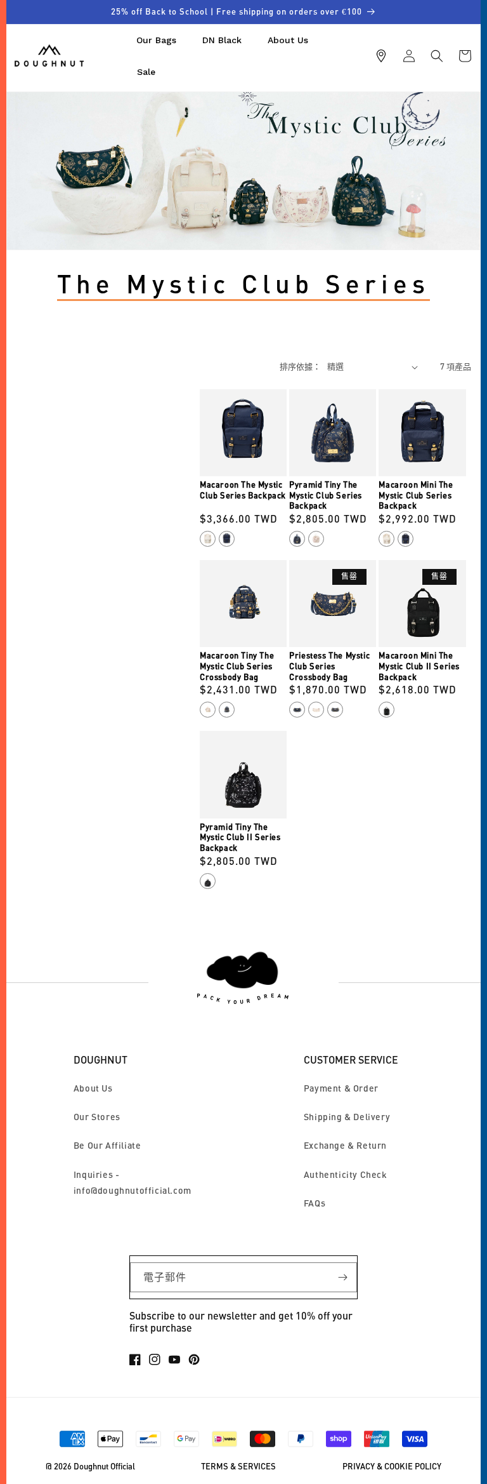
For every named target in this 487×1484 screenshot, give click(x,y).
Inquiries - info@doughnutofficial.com (133, 1182)
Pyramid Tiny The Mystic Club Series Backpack (325, 495)
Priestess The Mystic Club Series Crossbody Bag (329, 665)
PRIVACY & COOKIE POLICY (391, 1466)
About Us (93, 1088)
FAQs (314, 1203)
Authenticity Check (345, 1174)
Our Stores (97, 1116)
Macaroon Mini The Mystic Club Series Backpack (416, 495)
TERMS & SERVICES (238, 1466)
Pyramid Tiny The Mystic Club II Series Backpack (240, 837)
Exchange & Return (345, 1145)
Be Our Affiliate (107, 1145)
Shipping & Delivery (347, 1116)
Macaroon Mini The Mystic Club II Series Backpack (419, 665)
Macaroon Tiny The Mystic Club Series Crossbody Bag (237, 665)
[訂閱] (342, 1277)
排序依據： (300, 366)
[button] (437, 56)
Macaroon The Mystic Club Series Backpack (243, 489)
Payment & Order (341, 1088)
